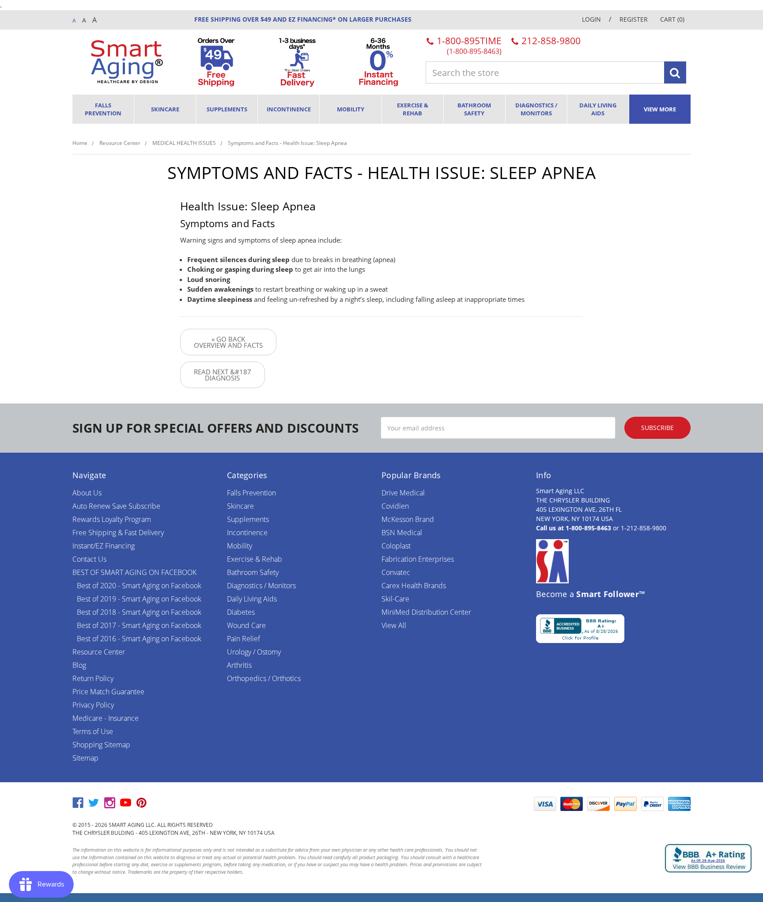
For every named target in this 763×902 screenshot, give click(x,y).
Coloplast (396, 546)
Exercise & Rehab (412, 109)
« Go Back (228, 342)
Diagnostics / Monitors (536, 109)
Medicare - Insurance (105, 718)
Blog (79, 665)
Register (633, 19)
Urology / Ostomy (254, 652)
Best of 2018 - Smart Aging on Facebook (139, 612)
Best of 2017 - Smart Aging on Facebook (139, 625)
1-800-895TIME (468, 44)
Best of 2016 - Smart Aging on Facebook (139, 638)
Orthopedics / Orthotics (264, 678)
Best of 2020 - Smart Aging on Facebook (139, 585)
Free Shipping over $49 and (240, 19)
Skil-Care (395, 599)
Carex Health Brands (414, 585)
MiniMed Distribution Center (426, 612)
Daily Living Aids (597, 109)
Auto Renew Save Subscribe (116, 506)
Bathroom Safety (474, 109)
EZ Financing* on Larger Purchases (349, 19)
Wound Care (246, 625)
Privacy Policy (93, 705)
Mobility (350, 109)
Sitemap (85, 758)
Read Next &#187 (222, 374)
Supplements (227, 109)
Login (591, 19)
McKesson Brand (408, 519)
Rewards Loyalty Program (111, 519)
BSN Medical (402, 532)
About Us (87, 493)
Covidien (395, 506)
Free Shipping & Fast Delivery (118, 532)
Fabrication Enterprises (418, 559)
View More (660, 109)
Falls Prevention (103, 109)
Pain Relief (243, 638)
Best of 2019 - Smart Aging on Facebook (139, 599)
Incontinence (289, 109)
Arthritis (239, 665)
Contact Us (89, 559)
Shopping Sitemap (101, 745)
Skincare (165, 109)
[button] (507, 804)
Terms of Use (92, 731)
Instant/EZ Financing (103, 546)
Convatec (396, 572)
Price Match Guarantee (108, 691)
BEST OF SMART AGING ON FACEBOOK (134, 572)
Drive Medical (403, 493)
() (672, 19)
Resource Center (98, 652)
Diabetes (241, 612)
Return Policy (92, 678)
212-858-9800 (550, 40)
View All (394, 625)
